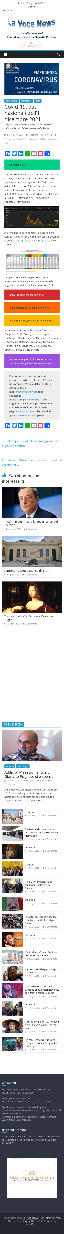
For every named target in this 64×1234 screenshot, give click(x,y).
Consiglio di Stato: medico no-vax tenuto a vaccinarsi (32, 462)
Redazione (33, 134)
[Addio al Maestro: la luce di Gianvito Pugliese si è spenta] (32, 731)
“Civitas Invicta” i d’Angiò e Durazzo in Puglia (30, 618)
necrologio (23, 766)
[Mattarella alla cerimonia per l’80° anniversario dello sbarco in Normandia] (12, 827)
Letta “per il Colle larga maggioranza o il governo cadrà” (31, 443)
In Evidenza (26, 100)
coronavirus (11, 100)
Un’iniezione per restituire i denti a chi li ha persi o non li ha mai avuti (42, 1025)
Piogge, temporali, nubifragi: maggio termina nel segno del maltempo (41, 1043)
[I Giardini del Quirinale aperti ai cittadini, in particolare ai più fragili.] (12, 915)
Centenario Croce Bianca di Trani (27, 571)
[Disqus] (32, 675)
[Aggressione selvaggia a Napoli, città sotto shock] (12, 967)
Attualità (10, 766)
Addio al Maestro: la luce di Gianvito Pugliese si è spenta (29, 774)
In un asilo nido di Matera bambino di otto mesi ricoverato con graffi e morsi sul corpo (42, 989)
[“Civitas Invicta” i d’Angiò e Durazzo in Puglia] (32, 583)
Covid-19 (21, 139)
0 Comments (46, 134)
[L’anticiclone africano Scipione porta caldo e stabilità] (12, 950)
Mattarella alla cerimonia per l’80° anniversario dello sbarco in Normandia (42, 832)
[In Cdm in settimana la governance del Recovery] (32, 489)
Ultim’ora (29, 812)
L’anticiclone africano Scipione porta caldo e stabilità (41, 954)
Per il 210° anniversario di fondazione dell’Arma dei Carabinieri (38, 885)
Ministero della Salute (37, 139)
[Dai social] (12, 846)
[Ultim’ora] (12, 810)
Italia (37, 100)
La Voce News (26, 411)
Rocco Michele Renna (36, 780)
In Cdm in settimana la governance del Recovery (31, 523)
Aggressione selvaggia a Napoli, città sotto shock (42, 971)
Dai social (30, 847)
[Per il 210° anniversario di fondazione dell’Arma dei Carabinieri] (12, 880)
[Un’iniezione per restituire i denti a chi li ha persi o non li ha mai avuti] (12, 1020)
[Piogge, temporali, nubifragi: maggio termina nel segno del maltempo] (12, 1038)
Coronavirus (10, 139)
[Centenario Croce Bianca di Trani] (32, 538)
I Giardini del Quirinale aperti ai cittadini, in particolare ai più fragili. (41, 920)
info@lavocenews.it (26, 391)
